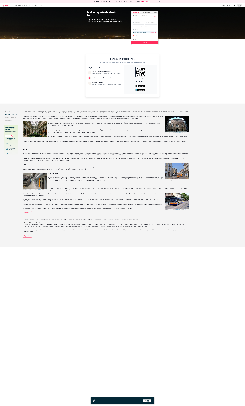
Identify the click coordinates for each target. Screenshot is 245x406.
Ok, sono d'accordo (147, 401)
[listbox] (229, 5)
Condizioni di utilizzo (146, 47)
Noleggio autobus (27, 5)
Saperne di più (8, 135)
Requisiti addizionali (138, 39)
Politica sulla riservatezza (136, 47)
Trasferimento (18, 5)
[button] (134, 35)
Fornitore (36, 5)
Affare (41, 5)
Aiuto (224, 5)
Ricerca (144, 42)
